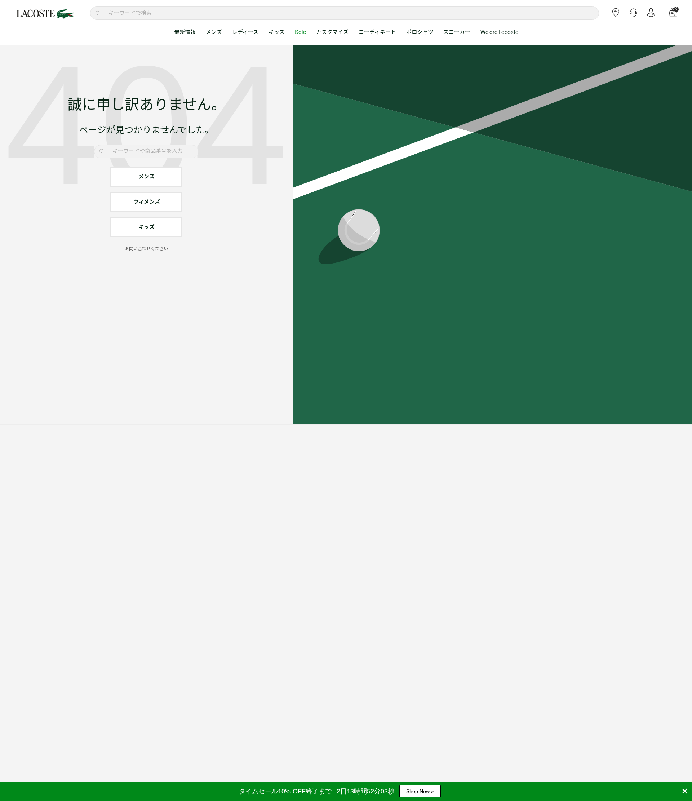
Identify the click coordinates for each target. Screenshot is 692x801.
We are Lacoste (499, 32)
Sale (300, 32)
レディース (245, 32)
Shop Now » (420, 791)
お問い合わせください (146, 249)
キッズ (277, 32)
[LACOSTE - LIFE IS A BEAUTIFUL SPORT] (45, 14)
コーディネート (377, 32)
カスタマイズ (332, 32)
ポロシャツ (419, 32)
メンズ (214, 32)
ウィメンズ (146, 202)
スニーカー (456, 32)
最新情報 (185, 32)
